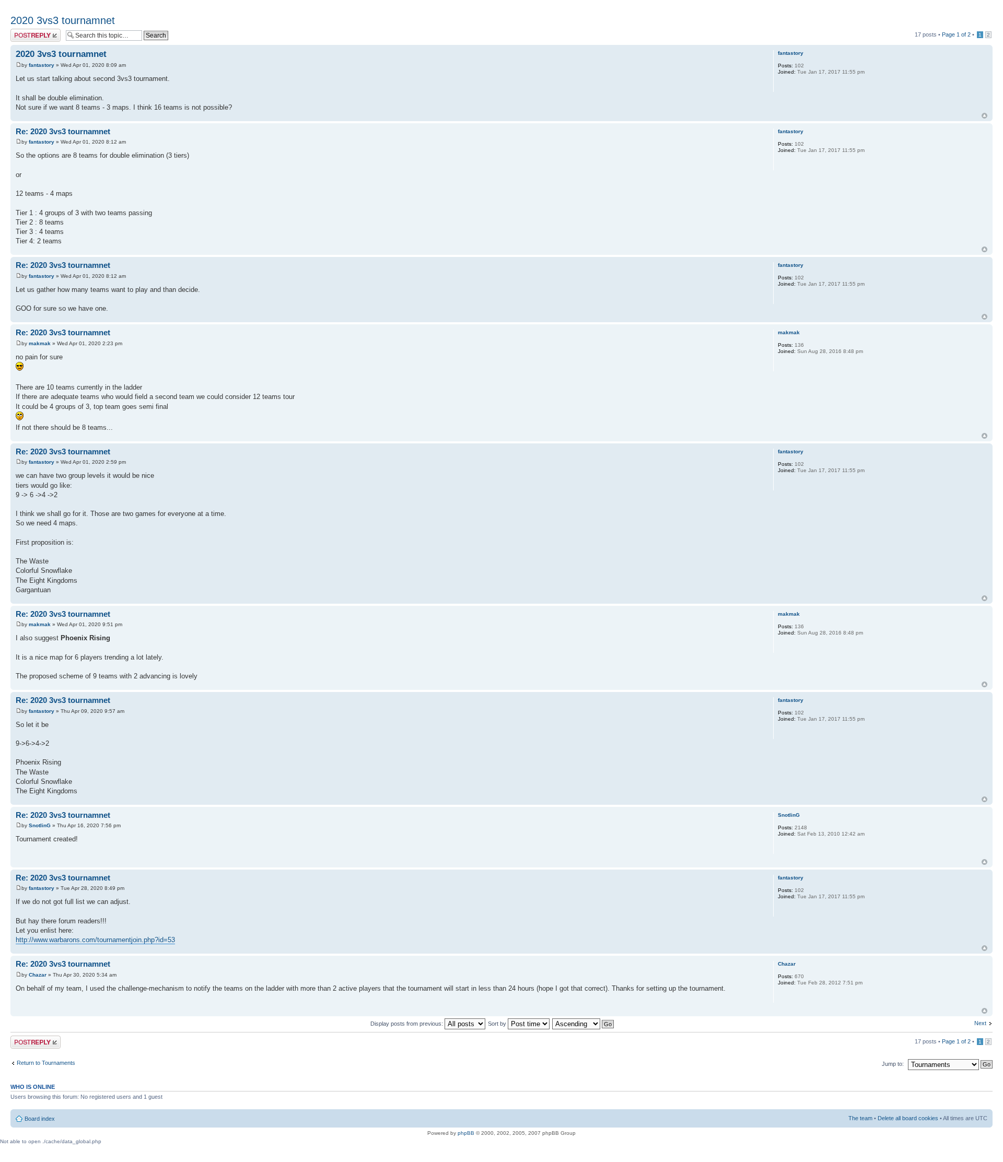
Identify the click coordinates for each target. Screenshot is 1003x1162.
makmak (40, 343)
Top (984, 116)
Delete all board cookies (908, 1118)
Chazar (37, 975)
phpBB (466, 1133)
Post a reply (25, 32)
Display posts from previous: (407, 1023)
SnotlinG (40, 825)
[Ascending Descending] (583, 1023)
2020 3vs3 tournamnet (62, 20)
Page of (956, 34)
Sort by (498, 1023)
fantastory (41, 65)
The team (860, 1118)
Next (980, 1023)
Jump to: (893, 1064)
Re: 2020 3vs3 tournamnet (63, 131)
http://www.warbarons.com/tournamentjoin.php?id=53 (95, 940)
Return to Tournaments (46, 1063)
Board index (40, 1119)
